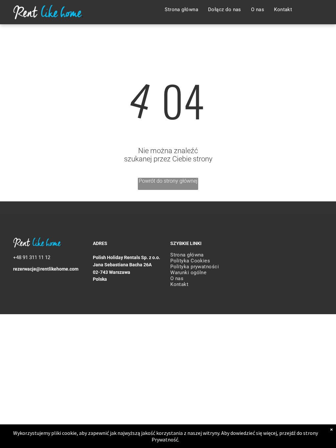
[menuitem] (181, 9)
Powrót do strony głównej (168, 181)
